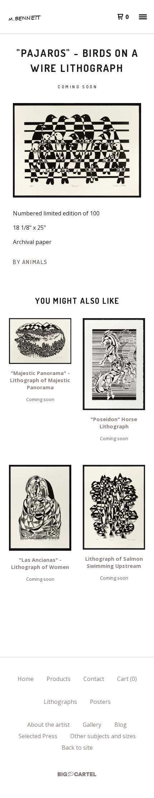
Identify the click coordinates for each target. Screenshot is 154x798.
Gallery (92, 725)
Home (26, 679)
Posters (100, 702)
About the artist (48, 725)
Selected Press (38, 736)
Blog (120, 725)
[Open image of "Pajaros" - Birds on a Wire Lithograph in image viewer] (77, 150)
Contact (93, 679)
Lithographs (60, 702)
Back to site (77, 747)
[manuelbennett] (24, 17)
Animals (35, 262)
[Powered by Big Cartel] (77, 774)
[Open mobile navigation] (143, 17)
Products (59, 679)
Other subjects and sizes (103, 736)
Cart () (127, 679)
